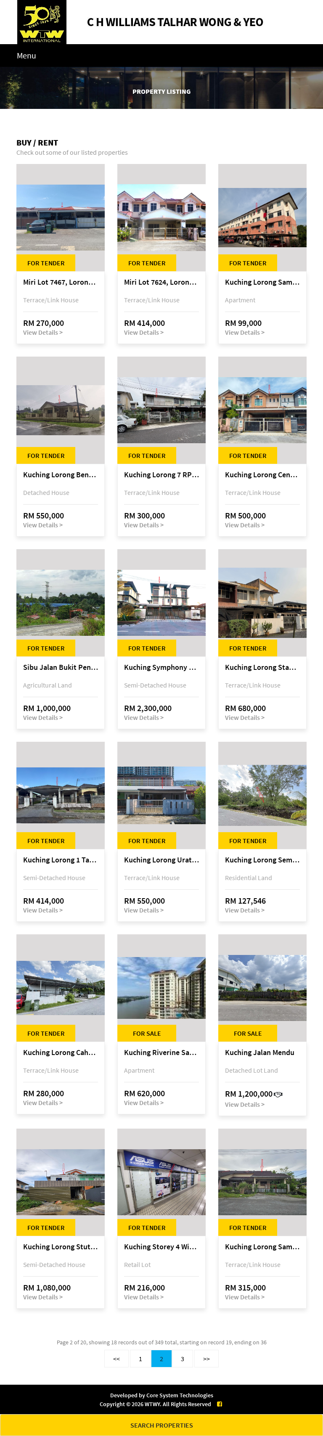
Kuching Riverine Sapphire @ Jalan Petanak (161, 1052)
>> (206, 1358)
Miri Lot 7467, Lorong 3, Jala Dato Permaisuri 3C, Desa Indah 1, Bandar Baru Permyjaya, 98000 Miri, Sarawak (60, 282)
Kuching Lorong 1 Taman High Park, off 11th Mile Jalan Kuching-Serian (60, 860)
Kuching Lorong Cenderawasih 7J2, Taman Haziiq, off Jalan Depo (262, 475)
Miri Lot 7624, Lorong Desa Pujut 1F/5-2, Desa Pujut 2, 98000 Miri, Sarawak (161, 282)
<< (116, 1358)
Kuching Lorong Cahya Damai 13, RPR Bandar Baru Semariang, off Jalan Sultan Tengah (60, 1052)
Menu (26, 55)
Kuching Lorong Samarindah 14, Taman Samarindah (262, 282)
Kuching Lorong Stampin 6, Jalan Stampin (262, 667)
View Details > (43, 332)
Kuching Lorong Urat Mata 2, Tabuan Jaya (161, 860)
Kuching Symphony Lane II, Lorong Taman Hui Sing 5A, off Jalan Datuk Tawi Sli (161, 667)
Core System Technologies (179, 1395)
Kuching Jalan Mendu (259, 1052)
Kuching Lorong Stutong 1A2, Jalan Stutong (60, 1247)
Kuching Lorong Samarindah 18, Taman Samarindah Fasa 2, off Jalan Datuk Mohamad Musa (262, 1247)
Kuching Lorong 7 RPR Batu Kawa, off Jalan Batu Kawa (161, 475)
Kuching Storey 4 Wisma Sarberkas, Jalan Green (161, 1247)
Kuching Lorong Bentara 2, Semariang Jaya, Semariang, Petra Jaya (60, 475)
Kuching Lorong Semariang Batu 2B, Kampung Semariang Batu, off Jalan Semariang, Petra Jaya (262, 860)
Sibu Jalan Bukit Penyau (60, 667)
